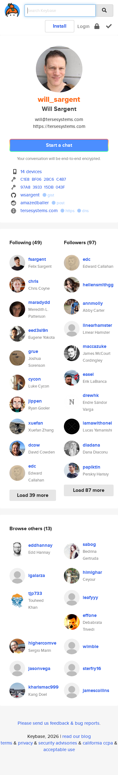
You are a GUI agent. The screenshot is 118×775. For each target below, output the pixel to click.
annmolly (93, 303)
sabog (89, 544)
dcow (34, 445)
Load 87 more (88, 490)
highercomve (42, 643)
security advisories (57, 742)
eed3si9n (38, 330)
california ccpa (98, 742)
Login (83, 26)
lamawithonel (97, 423)
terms (6, 742)
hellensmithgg (98, 284)
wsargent (30, 194)
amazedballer (34, 202)
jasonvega (39, 668)
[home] (12, 8)
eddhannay (40, 545)
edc (32, 466)
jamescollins (96, 690)
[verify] (109, 26)
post (60, 203)
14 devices (31, 171)
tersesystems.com (39, 210)
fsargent (37, 259)
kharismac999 (43, 687)
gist (50, 195)
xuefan (35, 423)
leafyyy (90, 597)
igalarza (36, 575)
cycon (34, 379)
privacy (25, 742)
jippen (35, 401)
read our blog (76, 736)
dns (85, 211)
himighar (92, 572)
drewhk (91, 395)
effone (90, 615)
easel (88, 374)
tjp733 (35, 593)
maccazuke (94, 346)
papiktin (91, 467)
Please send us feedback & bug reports (58, 723)
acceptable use (59, 749)
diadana (91, 445)
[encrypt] (96, 26)
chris (33, 281)
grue (33, 351)
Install (59, 26)
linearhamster (97, 325)
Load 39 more (32, 495)
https (70, 211)
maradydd (39, 302)
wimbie (90, 646)
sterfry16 (92, 668)
